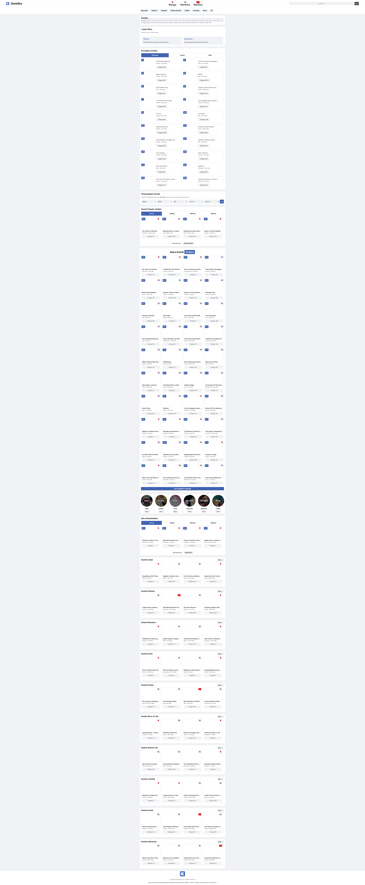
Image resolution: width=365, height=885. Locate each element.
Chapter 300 (203, 132)
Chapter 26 (214, 436)
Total (210, 55)
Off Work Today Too (170, 733)
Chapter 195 (203, 146)
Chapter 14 (171, 644)
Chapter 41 (192, 769)
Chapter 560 (161, 106)
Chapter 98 (213, 832)
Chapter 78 (150, 863)
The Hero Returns (190, 607)
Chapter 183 (193, 390)
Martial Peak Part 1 (162, 127)
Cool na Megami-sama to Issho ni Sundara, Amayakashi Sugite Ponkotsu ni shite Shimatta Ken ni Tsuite (193, 408)
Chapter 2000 (162, 132)
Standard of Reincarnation (206, 140)
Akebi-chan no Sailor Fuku (212, 540)
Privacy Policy (204, 882)
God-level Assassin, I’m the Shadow (208, 179)
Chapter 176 (203, 93)
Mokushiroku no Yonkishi (171, 231)
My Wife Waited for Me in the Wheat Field (171, 607)
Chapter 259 (214, 321)
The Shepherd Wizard (170, 826)
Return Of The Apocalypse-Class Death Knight (214, 408)
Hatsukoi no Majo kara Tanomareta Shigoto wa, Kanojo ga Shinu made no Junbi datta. (150, 795)
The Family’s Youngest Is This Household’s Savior (214, 269)
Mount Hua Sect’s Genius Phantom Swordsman (150, 858)
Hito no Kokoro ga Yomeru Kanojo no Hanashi (193, 269)
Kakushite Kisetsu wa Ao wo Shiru (171, 540)
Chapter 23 (193, 483)
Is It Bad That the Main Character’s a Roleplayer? (151, 454)
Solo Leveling (160, 153)
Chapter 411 (161, 93)
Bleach (200, 74)
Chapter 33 (171, 832)
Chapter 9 (151, 675)
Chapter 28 (151, 344)
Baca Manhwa (170, 882)
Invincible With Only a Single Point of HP (192, 826)
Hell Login (166, 315)
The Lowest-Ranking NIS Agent (151, 339)
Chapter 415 (172, 413)
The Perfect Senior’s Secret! (193, 478)
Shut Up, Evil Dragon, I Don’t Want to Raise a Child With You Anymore (166, 179)
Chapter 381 (161, 119)
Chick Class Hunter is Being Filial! (192, 795)
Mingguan (155, 55)
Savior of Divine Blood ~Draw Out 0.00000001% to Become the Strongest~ (212, 231)
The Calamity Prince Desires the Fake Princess (172, 478)
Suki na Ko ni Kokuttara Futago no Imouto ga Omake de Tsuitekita (212, 639)
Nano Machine (203, 153)
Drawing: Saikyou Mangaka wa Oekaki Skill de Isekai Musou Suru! (212, 607)
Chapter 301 (151, 413)
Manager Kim (210, 292)
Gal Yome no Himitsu (149, 231)
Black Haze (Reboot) (149, 292)
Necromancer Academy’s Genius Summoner (150, 764)
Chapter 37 (214, 483)
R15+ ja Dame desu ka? (150, 670)
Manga (172, 213)
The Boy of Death (148, 315)
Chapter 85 (214, 413)
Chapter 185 (213, 800)
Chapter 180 (161, 159)
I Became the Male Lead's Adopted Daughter (192, 639)
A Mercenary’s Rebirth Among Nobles (150, 607)
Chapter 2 (151, 436)
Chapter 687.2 (204, 80)
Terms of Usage (194, 882)
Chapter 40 (171, 863)
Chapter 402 (203, 172)
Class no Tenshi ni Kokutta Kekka (192, 540)
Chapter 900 (161, 80)
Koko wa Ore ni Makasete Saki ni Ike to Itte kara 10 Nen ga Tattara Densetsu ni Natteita (171, 858)
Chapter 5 (213, 675)
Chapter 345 (151, 321)
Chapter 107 (161, 185)
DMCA (187, 882)
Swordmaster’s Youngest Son (165, 140)
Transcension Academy (171, 764)
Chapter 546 (192, 706)
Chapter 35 (172, 344)
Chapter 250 (171, 236)
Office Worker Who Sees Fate (151, 362)
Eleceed (166, 408)
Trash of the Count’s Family (212, 795)
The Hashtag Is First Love (192, 764)
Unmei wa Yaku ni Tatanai (150, 540)
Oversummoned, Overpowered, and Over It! (208, 61)
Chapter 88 (203, 67)
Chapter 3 (193, 274)
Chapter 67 (150, 236)
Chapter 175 (192, 644)
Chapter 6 (193, 321)
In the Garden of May (212, 701)
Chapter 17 (151, 390)
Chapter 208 (161, 146)
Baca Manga (160, 882)
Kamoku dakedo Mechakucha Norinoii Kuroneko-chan (212, 764)
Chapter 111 (192, 236)
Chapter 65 (171, 581)
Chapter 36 (214, 274)
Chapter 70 (213, 581)
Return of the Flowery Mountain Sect (193, 292)
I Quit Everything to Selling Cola (212, 858)
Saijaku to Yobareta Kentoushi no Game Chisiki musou (151, 431)
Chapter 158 (161, 67)
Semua (151, 213)
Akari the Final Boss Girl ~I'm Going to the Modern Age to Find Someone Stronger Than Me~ (151, 478)
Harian (182, 55)
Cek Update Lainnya (182, 488)
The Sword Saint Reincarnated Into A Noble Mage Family (193, 339)
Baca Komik (152, 882)
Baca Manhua (179, 882)
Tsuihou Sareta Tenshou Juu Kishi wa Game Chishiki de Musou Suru (208, 87)
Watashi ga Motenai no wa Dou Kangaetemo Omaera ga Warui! (172, 431)
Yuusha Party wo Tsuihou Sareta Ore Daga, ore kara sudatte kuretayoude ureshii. (171, 795)
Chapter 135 (193, 367)
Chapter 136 (203, 185)
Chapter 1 (151, 545)
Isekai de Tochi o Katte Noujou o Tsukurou (212, 576)
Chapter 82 (192, 800)
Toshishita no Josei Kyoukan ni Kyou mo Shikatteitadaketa (150, 639)
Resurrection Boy (211, 362)
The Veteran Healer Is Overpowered (212, 826)
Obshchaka (167, 362)
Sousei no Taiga (210, 454)
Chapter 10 (172, 483)
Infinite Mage (189, 385)
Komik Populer (188, 243)
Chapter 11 (214, 390)
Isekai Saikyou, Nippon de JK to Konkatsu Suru (171, 639)
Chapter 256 (214, 298)
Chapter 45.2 (192, 581)
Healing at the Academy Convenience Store (172, 454)
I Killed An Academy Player (214, 339)
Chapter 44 (171, 706)
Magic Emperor (161, 74)
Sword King (146, 408)
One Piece (201, 114)
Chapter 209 (171, 769)
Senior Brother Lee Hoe (171, 339)
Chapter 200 (213, 613)
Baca (146, 511)
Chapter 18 (172, 274)
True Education (210, 315)
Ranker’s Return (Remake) (172, 292)
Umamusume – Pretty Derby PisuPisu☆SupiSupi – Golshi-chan (150, 733)
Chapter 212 (151, 769)
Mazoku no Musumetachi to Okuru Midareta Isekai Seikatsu (192, 670)
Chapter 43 (214, 460)
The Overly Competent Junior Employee (214, 431)
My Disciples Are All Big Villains (192, 701)
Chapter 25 (150, 738)
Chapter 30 (213, 706)
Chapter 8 (172, 321)
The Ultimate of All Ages (164, 100)
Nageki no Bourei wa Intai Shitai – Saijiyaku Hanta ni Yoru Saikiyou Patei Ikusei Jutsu (171, 576)
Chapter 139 (214, 344)
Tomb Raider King (162, 87)
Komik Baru (188, 552)
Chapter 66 (151, 483)
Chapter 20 (193, 344)
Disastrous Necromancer (206, 127)
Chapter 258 (172, 298)
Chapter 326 (203, 159)
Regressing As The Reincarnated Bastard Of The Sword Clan (193, 454)
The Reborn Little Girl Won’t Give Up (193, 431)
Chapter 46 (150, 613)
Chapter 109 (193, 460)
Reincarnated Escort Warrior (150, 826)
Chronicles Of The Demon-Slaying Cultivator (214, 385)
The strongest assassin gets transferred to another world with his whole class (208, 100)
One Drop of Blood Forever (214, 478)
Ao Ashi (158, 114)
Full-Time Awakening (163, 61)
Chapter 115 (192, 738)
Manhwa (193, 213)
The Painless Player (170, 701)
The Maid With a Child (171, 385)
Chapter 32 (172, 367)
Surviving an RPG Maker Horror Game (193, 315)
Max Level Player (161, 166)
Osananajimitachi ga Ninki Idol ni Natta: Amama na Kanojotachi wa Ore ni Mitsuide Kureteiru (212, 670)
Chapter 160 (213, 236)
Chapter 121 (203, 106)
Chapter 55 (171, 738)
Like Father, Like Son (149, 385)
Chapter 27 (151, 460)
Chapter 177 (193, 298)
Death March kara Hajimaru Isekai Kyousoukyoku (192, 231)
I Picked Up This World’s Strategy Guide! (172, 269)
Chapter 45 (171, 800)
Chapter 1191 (204, 119)
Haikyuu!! (201, 166)
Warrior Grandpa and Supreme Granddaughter (192, 733)
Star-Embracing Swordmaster (193, 362)
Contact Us (213, 882)
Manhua (213, 213)
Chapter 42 (193, 436)
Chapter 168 (192, 613)
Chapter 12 (172, 460)
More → (220, 560)
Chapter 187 (151, 367)
